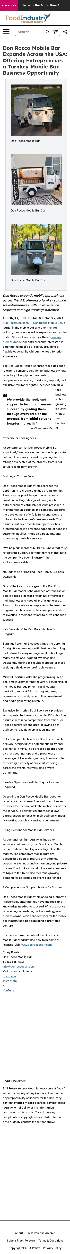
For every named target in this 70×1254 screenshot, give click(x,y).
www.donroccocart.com (36, 944)
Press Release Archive (40, 1233)
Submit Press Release (21, 1240)
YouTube (8, 990)
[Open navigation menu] (6, 31)
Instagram (10, 981)
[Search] (47, 32)
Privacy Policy (52, 1248)
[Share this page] (65, 31)
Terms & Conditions (50, 1240)
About (19, 1233)
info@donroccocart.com (18, 966)
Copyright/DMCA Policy (24, 1248)
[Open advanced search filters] (55, 32)
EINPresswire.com (16, 323)
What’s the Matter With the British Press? (30, 5)
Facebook (9, 976)
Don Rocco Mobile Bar (47, 323)
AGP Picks (9, 5)
